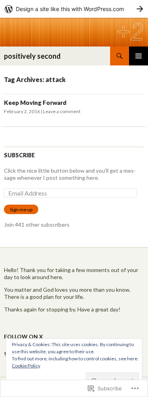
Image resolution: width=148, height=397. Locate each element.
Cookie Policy (26, 366)
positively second (32, 56)
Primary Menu (138, 56)
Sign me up (21, 209)
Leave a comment (62, 111)
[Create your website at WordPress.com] (74, 9)
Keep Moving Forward (35, 102)
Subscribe (19, 155)
